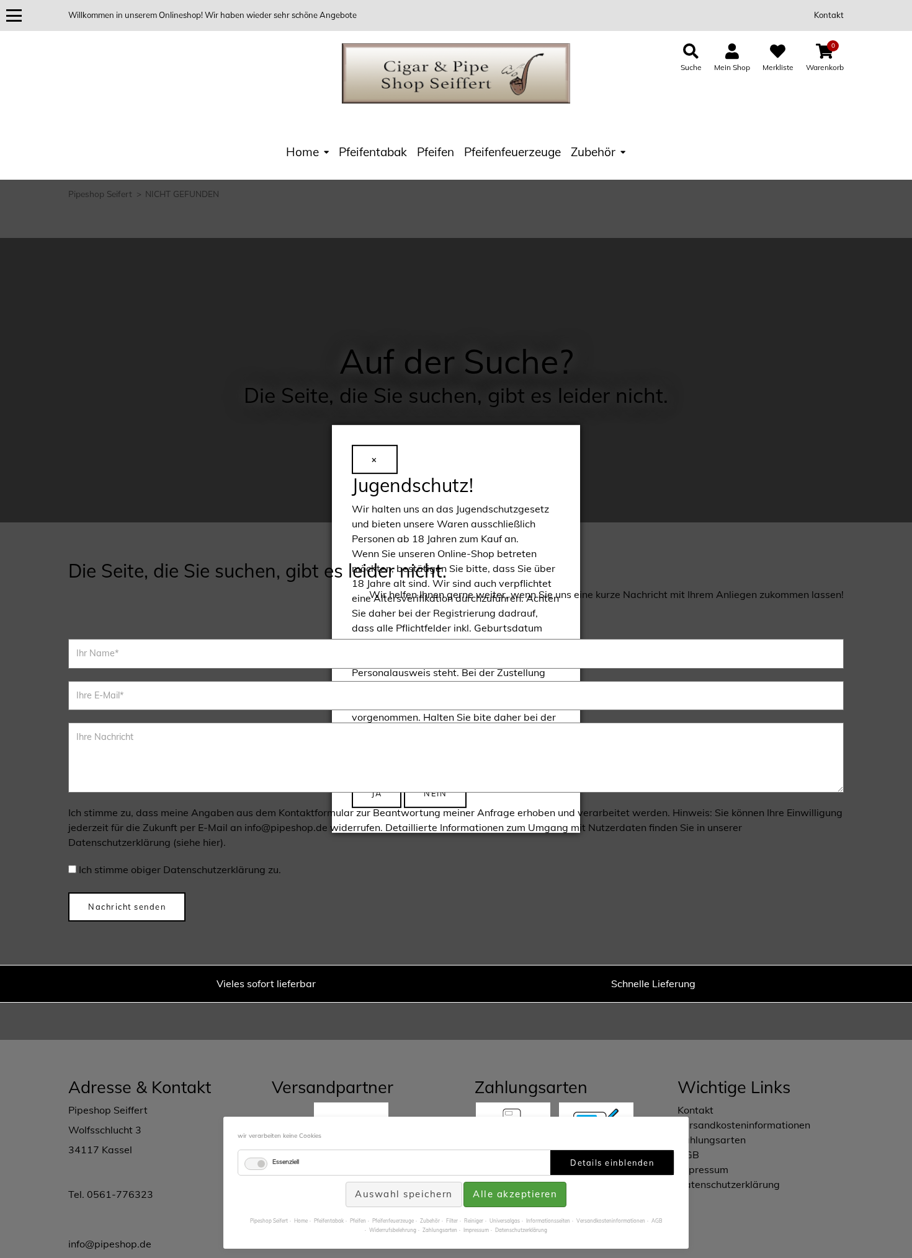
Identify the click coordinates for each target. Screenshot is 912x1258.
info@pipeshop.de (109, 1244)
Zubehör (593, 151)
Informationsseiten (548, 1221)
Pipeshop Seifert (269, 1221)
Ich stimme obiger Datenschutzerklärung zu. (180, 869)
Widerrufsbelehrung (392, 1230)
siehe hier (198, 842)
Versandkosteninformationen (610, 1221)
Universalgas (505, 1221)
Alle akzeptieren (515, 1194)
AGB (657, 1221)
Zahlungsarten (439, 1230)
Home (302, 151)
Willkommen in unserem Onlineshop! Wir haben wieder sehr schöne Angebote (212, 15)
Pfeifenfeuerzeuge (512, 151)
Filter (452, 1221)
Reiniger (473, 1221)
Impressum (476, 1230)
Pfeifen (435, 151)
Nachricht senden (127, 907)
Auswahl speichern (404, 1194)
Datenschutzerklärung (521, 1230)
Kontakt (829, 15)
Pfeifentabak (373, 151)
